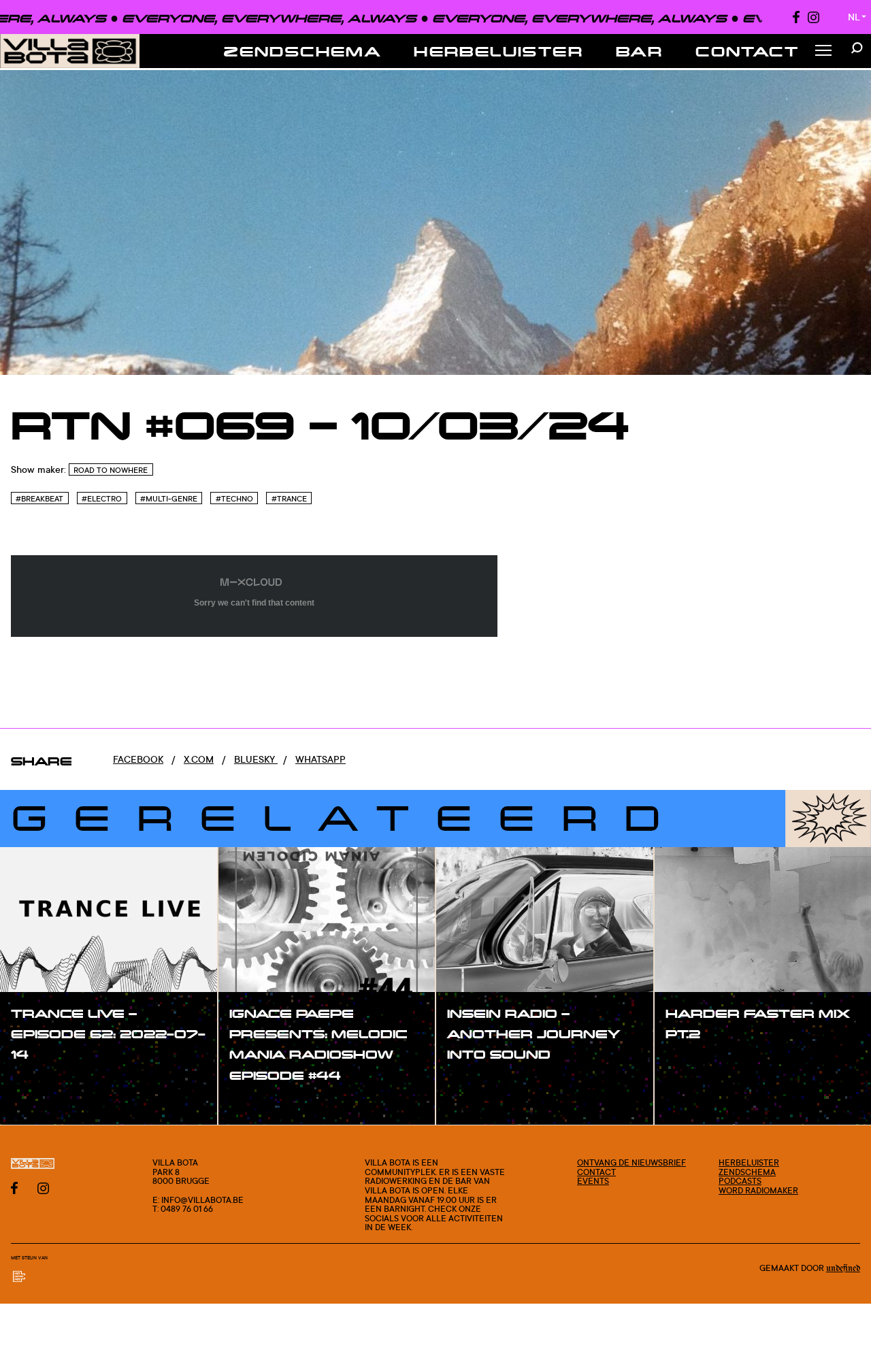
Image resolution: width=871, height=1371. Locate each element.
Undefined (843, 1268)
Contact (747, 51)
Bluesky (256, 759)
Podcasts (740, 1181)
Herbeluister (498, 51)
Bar (639, 51)
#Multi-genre (168, 498)
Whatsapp (320, 759)
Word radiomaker (758, 1190)
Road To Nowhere (110, 470)
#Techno (234, 498)
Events (593, 1181)
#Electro (102, 498)
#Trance (289, 498)
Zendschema (302, 51)
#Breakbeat (39, 498)
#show (41, 1082)
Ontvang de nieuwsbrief (631, 1162)
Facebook (138, 759)
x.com (199, 759)
